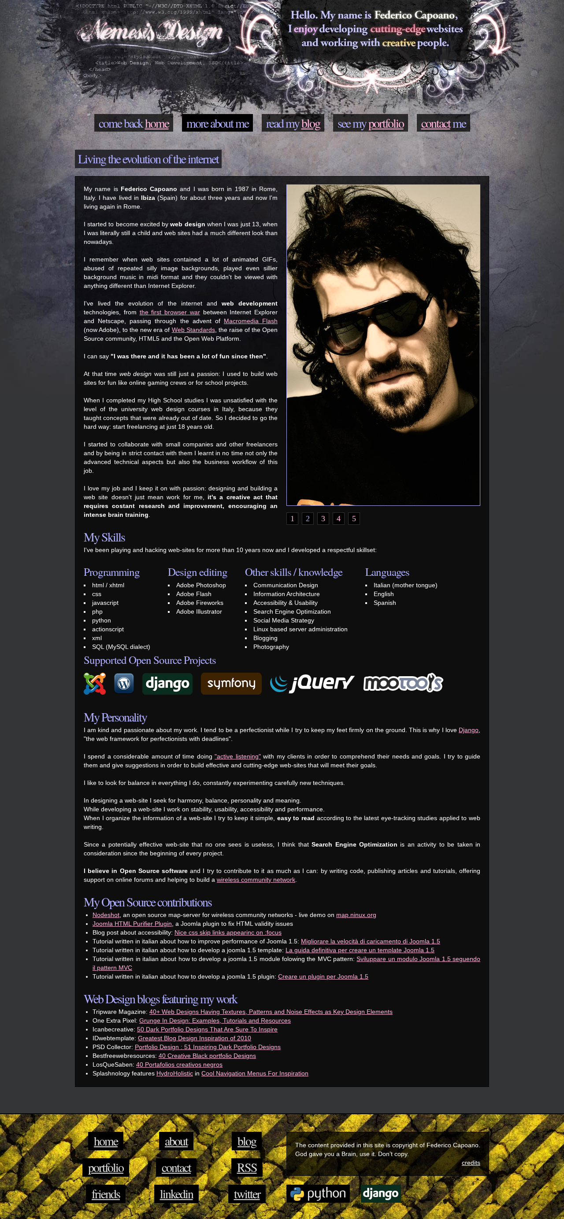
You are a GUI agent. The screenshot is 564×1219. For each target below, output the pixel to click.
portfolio (386, 122)
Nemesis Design (152, 35)
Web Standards (193, 329)
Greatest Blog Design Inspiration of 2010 (194, 1038)
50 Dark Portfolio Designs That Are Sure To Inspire (207, 1029)
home (157, 122)
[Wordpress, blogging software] (127, 694)
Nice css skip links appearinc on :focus (228, 932)
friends (106, 1193)
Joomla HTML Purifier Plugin (132, 923)
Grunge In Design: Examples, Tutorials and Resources (215, 1020)
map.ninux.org (356, 914)
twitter (247, 1193)
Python (318, 1193)
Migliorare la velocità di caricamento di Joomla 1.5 (370, 941)
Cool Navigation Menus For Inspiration (254, 1073)
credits (471, 1162)
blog (310, 122)
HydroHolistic (174, 1073)
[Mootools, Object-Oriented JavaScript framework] (407, 694)
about (221, 122)
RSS (247, 1167)
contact (435, 122)
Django (469, 729)
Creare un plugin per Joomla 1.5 (323, 976)
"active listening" (237, 756)
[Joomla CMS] (98, 694)
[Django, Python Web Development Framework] (170, 694)
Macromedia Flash (251, 320)
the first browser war (170, 312)
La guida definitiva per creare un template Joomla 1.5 (360, 950)
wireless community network (256, 879)
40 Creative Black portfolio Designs (207, 1055)
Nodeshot (106, 914)
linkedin (176, 1193)
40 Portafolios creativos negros (179, 1064)
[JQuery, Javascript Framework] (315, 694)
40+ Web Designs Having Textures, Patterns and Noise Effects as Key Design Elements (271, 1011)
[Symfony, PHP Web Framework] (234, 694)
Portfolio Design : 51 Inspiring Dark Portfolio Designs (208, 1046)
